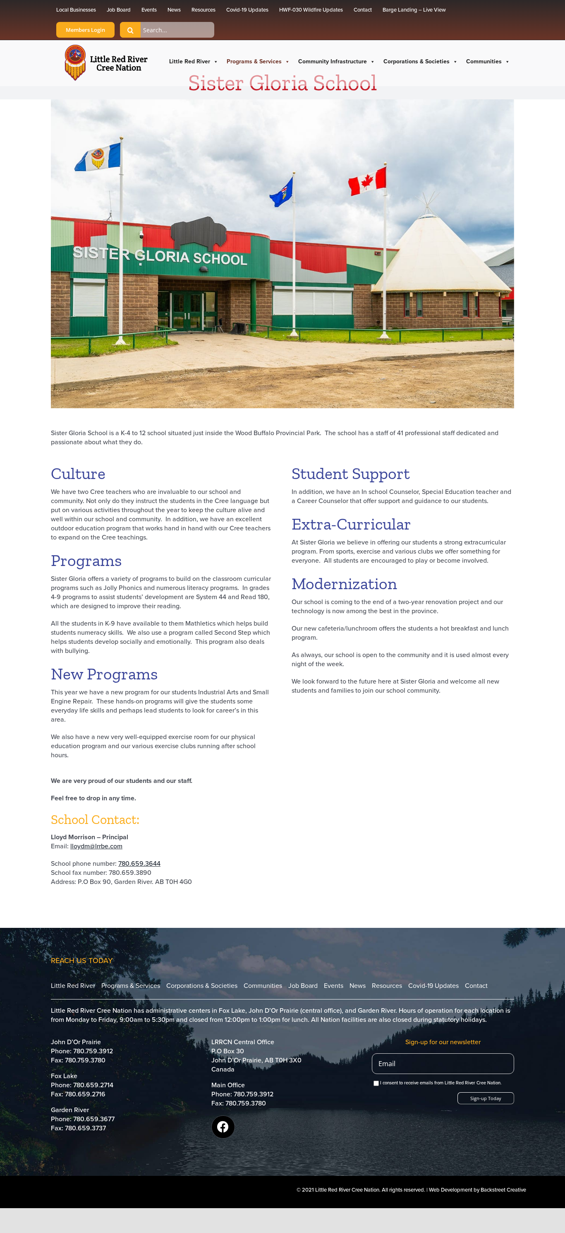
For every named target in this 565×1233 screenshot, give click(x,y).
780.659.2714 (93, 1085)
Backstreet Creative (503, 1190)
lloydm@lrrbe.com (96, 846)
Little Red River (189, 61)
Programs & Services (254, 61)
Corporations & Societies (416, 61)
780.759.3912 (93, 1051)
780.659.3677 (94, 1119)
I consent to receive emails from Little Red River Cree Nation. (441, 1083)
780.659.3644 (139, 864)
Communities (484, 61)
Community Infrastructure (332, 61)
